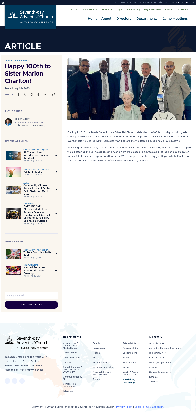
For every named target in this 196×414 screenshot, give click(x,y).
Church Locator (89, 10)
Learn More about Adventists (182, 2)
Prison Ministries (131, 343)
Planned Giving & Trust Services (102, 373)
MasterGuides (100, 363)
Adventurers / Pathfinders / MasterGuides (70, 345)
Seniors (127, 358)
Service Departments (160, 372)
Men (95, 358)
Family (96, 343)
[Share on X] (25, 95)
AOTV (74, 10)
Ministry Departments (160, 363)
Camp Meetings (175, 19)
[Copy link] (53, 94)
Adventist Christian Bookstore (165, 348)
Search (184, 10)
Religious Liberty (132, 348)
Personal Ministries (103, 367)
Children (67, 362)
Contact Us (106, 10)
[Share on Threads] (38, 95)
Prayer (96, 379)
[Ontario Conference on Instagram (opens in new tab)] (22, 381)
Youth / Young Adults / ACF (130, 373)
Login (119, 10)
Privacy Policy (124, 407)
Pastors (153, 367)
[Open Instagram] (32, 95)
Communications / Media (72, 378)
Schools (153, 377)
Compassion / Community (70, 385)
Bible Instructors (158, 353)
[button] (107, 19)
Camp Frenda (70, 353)
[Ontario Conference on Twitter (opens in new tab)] (14, 381)
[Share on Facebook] (18, 95)
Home (93, 19)
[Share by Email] (45, 95)
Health (96, 353)
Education (68, 391)
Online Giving (133, 10)
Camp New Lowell (72, 358)
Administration (157, 343)
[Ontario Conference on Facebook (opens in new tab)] (7, 381)
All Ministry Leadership (129, 381)
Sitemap (169, 10)
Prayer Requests (152, 10)
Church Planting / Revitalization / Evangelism (72, 369)
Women (127, 367)
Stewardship (129, 363)
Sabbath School (131, 353)
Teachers (154, 382)
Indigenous (99, 348)
